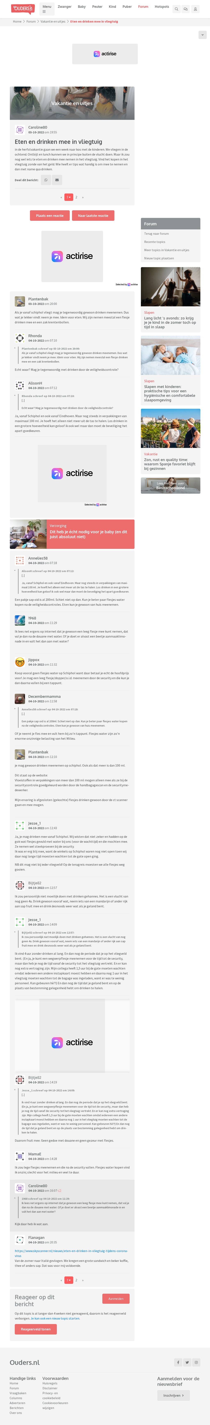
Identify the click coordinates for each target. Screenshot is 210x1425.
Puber (127, 7)
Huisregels (49, 1383)
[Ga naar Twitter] (187, 1362)
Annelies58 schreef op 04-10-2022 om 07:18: (50, 709)
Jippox (33, 659)
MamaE (34, 1154)
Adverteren (17, 1403)
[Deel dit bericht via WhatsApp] (46, 180)
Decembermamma (44, 696)
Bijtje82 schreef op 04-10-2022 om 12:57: (48, 932)
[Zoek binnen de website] (176, 9)
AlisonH (35, 383)
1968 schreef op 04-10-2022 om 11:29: (46, 1199)
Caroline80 (37, 127)
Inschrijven (171, 1395)
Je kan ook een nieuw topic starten (55, 1318)
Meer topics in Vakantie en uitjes (166, 250)
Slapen (149, 312)
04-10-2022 (36, 340)
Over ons (16, 1413)
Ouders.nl (25, 1362)
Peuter (97, 7)
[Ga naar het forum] (185, 9)
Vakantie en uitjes (53, 21)
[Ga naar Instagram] (196, 1362)
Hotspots (162, 7)
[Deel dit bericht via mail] (57, 180)
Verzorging (58, 525)
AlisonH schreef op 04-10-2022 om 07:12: (48, 571)
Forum (143, 7)
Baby (82, 7)
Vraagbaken (18, 1393)
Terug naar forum (156, 233)
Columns (16, 1398)
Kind (112, 7)
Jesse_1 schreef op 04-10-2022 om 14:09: (48, 1090)
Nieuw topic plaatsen (159, 258)
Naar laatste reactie (93, 216)
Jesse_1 (34, 823)
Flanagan (36, 1237)
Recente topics (154, 242)
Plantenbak (38, 299)
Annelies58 (38, 558)
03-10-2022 (36, 132)
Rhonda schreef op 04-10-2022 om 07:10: (48, 396)
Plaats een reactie (50, 216)
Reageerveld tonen (36, 1329)
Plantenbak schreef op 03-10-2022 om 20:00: (51, 348)
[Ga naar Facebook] (178, 1362)
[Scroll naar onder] (203, 35)
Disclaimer (49, 1388)
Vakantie (151, 454)
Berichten (17, 1408)
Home (17, 21)
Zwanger (64, 7)
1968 (32, 618)
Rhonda (35, 335)
